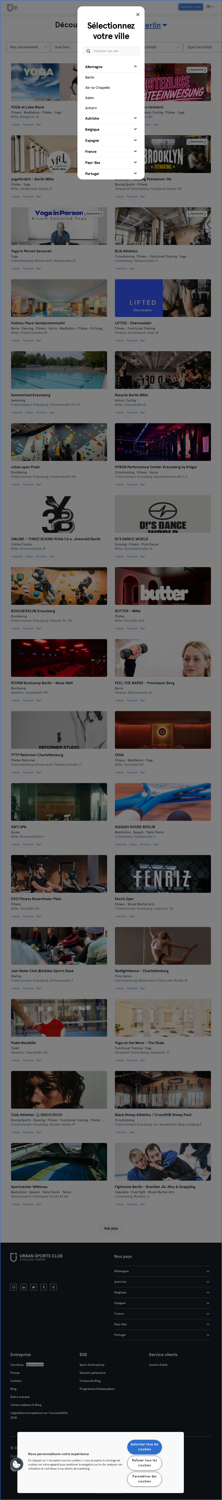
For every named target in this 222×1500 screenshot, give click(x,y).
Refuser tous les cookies (144, 1463)
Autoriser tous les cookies (144, 1447)
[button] (17, 1464)
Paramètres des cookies (144, 1479)
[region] (100, 1462)
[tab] (111, 87)
